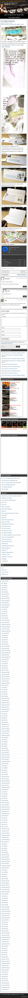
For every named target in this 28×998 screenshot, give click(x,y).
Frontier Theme (24, 996)
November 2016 (5, 835)
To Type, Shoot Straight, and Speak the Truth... (13, 1)
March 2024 (4, 644)
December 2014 (5, 885)
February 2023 (5, 672)
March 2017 (4, 826)
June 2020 (4, 741)
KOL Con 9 (4, 504)
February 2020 (5, 750)
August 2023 (4, 659)
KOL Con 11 (4, 502)
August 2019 (4, 763)
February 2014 (5, 906)
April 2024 (4, 641)
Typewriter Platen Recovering (8, 545)
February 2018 (5, 802)
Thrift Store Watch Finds (7, 541)
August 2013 (4, 920)
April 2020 (4, 746)
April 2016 (4, 850)
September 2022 (5, 683)
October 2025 (4, 602)
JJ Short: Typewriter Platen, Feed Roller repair (11, 482)
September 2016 (5, 839)
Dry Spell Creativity (8, 21)
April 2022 (4, 694)
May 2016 (4, 848)
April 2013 (4, 928)
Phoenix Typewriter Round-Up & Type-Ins (10, 513)
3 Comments (21, 24)
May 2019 (4, 770)
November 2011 (5, 963)
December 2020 (5, 728)
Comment (4, 316)
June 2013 (4, 924)
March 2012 (4, 956)
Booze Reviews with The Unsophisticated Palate (12, 495)
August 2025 (4, 607)
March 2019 (4, 774)
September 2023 (5, 657)
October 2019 (4, 759)
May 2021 (4, 718)
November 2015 (5, 861)
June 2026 (4, 585)
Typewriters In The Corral (7, 556)
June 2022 (4, 689)
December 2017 (5, 807)
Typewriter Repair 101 (6, 548)
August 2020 (4, 737)
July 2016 (4, 844)
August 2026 (4, 581)
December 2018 (5, 780)
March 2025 (4, 618)
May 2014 (4, 900)
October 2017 (4, 811)
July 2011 (4, 972)
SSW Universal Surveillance (7, 519)
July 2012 (4, 948)
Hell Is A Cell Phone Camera (11, 364)
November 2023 (5, 652)
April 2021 (4, 720)
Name (3, 327)
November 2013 (5, 913)
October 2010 (4, 989)
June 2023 (4, 663)
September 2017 (5, 813)
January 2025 (4, 622)
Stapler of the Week (6, 522)
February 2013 (5, 933)
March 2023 (4, 670)
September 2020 (5, 735)
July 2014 (4, 896)
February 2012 (5, 959)
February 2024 (5, 646)
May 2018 (4, 796)
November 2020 (5, 731)
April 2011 (4, 978)
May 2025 (4, 613)
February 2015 (5, 880)
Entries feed (4, 570)
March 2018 (4, 800)
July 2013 (4, 922)
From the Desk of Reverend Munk (10, 24)
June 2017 (4, 820)
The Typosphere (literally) (14, 17)
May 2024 (4, 639)
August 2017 (4, 815)
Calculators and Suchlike (7, 498)
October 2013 (4, 915)
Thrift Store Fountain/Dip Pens (8, 537)
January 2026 (4, 596)
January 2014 (4, 909)
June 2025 (4, 611)
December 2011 (5, 961)
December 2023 (5, 650)
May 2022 (4, 691)
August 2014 (4, 893)
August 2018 (4, 789)
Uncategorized (5, 561)
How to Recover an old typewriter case (10, 480)
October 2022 (4, 681)
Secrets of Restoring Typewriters (8, 484)
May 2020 (4, 744)
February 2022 (5, 698)
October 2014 (4, 889)
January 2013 (4, 935)
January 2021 (4, 726)
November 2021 (5, 704)
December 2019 (5, 754)
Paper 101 (4, 511)
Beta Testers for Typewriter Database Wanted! (15, 352)
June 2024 (4, 637)
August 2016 (4, 841)
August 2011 (4, 970)
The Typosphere (5, 489)
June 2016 (4, 846)
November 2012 (5, 939)
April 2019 (4, 772)
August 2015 (4, 867)
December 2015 (5, 859)
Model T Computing (6, 506)
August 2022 (4, 685)
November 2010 (5, 987)
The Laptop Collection (6, 526)
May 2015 (4, 874)
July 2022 (4, 687)
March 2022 (4, 696)
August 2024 (4, 633)
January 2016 (4, 857)
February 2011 (5, 983)
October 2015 (4, 863)
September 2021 (5, 709)
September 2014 (5, 891)
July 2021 (4, 713)
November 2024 (5, 626)
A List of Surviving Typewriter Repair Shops (11, 478)
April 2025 (4, 615)
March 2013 (4, 930)
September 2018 (5, 787)
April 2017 (4, 824)
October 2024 (4, 628)
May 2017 (4, 822)
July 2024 (4, 635)
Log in (3, 567)
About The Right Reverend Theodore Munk (14, 15)
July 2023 (4, 661)
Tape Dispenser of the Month (8, 524)
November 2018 (5, 783)
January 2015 (4, 883)
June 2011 (4, 974)
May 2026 (4, 587)
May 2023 (4, 665)
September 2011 (5, 967)
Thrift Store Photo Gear (6, 539)
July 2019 (4, 765)
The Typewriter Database (7, 486)
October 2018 (4, 785)
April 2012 (4, 954)
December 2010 (5, 985)
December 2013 (5, 911)
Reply (25, 286)
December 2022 (5, 676)
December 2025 (5, 598)
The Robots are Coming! (7, 530)
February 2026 (5, 594)
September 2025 (5, 605)
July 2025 (4, 609)
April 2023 (4, 668)
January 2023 (4, 674)
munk (4, 22)
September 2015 (5, 865)
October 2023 (4, 654)
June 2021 (4, 715)
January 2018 (4, 804)
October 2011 (4, 965)
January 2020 (4, 752)
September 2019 (5, 761)
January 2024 (4, 648)
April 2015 (4, 876)
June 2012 (4, 950)
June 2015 (4, 872)
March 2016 (4, 852)
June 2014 (4, 898)
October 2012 (4, 941)
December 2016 (5, 833)
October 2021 (4, 707)
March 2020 (4, 748)
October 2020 (4, 733)
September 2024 (5, 631)
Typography (4, 558)
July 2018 (4, 791)
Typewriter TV (4, 550)
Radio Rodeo (4, 515)
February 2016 (5, 854)
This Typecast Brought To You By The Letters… (12, 535)
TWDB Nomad (5, 543)
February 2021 (5, 724)
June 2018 (4, 794)
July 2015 (4, 870)
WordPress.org (5, 574)
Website (3, 334)
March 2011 (4, 980)
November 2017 (5, 809)
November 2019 (5, 757)
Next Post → (24, 271)
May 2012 (4, 952)
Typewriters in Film (5, 554)
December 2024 (5, 624)
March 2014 (4, 904)
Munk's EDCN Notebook (7, 508)
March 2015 (4, 878)
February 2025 (5, 620)
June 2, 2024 (9, 22)
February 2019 (5, 776)
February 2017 (5, 828)
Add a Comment (21, 274)
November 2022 (5, 678)
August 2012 (4, 946)
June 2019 (4, 767)
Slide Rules (4, 517)
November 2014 (5, 887)
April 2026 (4, 589)
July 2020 (4, 739)
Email (3, 331)
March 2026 (4, 592)
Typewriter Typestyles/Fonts (7, 552)
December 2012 (5, 937)
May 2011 (4, 976)
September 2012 (5, 943)
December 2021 (5, 702)
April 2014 (4, 902)
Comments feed (5, 572)
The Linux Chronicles (6, 528)
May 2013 (4, 926)
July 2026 (4, 583)
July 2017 (4, 817)
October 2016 (4, 837)
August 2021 (4, 711)
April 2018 (4, 798)
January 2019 (4, 778)
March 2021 (4, 722)
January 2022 (4, 700)
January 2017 (4, 830)
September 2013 (5, 917)
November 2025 (5, 600)
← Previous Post (4, 271)
